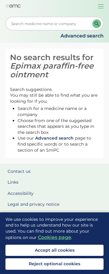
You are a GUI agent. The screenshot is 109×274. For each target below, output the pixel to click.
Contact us (19, 171)
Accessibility (21, 193)
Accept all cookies (54, 250)
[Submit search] (96, 23)
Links (13, 182)
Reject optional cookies (54, 263)
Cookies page (54, 237)
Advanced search (82, 36)
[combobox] (50, 23)
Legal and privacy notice (33, 204)
